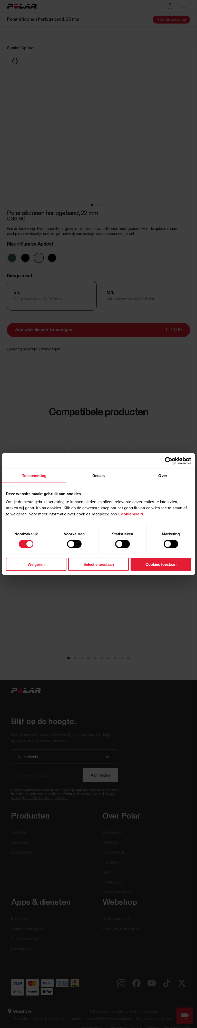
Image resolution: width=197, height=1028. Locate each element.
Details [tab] (98, 475)
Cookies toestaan (160, 564)
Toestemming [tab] (34, 475)
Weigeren (36, 564)
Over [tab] (162, 475)
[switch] (74, 544)
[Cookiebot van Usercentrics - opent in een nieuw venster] (168, 461)
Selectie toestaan (98, 564)
